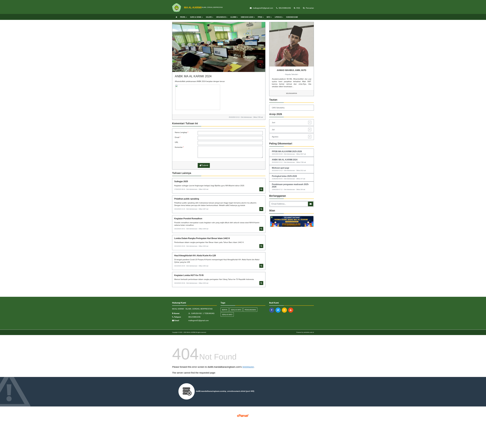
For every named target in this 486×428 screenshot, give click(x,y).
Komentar (179, 147)
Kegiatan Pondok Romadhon (188, 218)
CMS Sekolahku (278, 108)
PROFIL (183, 17)
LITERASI (278, 17)
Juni (291, 122)
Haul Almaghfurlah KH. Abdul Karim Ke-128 (195, 255)
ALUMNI (233, 17)
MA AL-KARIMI (191, 332)
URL (176, 142)
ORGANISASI (221, 17)
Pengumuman (250, 310)
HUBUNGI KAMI (292, 17)
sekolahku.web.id (309, 332)
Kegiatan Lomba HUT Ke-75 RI (189, 275)
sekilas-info (227, 315)
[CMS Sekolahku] (291, 222)
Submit (204, 165)
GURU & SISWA (195, 17)
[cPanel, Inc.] (243, 415)
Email (177, 137)
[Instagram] (285, 310)
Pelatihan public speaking (186, 199)
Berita (224, 310)
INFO (268, 17)
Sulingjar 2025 (181, 181)
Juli (291, 130)
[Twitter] (279, 310)
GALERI (209, 17)
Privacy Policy (243, 419)
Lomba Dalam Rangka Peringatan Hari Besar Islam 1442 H (202, 238)
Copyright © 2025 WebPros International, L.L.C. (243, 417)
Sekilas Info (236, 310)
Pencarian (309, 8)
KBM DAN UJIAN (247, 17)
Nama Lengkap (181, 132)
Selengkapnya (291, 93)
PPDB (260, 17)
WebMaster (248, 367)
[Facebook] (272, 310)
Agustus (291, 137)
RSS (298, 8)
